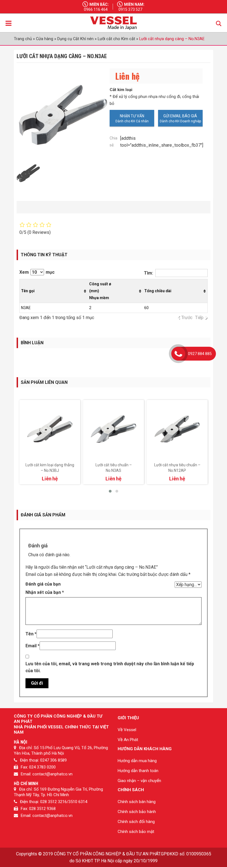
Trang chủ (23, 38)
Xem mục (37, 272)
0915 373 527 (130, 9)
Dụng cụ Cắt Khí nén (75, 38)
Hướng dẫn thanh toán (138, 770)
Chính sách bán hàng (137, 801)
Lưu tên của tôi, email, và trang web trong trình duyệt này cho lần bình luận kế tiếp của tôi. (109, 667)
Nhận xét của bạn (44, 592)
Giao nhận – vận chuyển (139, 780)
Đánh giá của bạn (43, 584)
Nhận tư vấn (132, 116)
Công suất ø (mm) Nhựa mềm (100, 291)
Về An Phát (128, 739)
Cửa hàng (44, 38)
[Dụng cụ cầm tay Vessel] (113, 23)
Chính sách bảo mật (136, 831)
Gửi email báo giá (180, 116)
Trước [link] (186, 317)
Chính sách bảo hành (137, 811)
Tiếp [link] (199, 317)
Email (32, 645)
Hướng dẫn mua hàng (137, 760)
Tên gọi (28, 291)
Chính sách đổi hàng (136, 821)
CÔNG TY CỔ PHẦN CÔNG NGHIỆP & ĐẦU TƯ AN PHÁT (107, 853)
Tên (31, 633)
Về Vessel (127, 729)
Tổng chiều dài (157, 291)
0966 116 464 (96, 9)
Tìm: (148, 273)
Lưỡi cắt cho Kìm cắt (116, 38)
